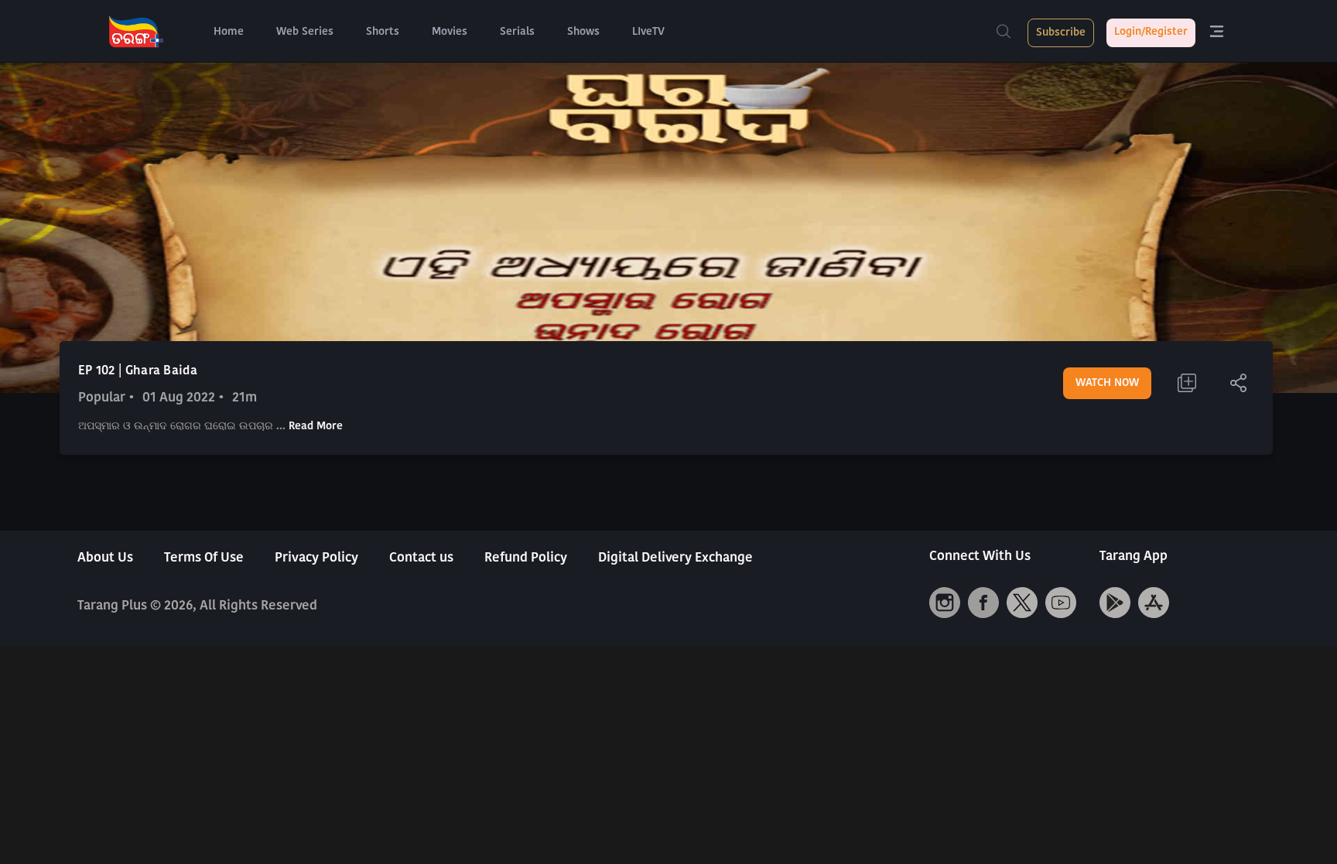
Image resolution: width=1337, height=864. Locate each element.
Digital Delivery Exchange (675, 558)
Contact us (421, 558)
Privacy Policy (316, 558)
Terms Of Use (204, 558)
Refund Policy (525, 558)
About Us (105, 558)
